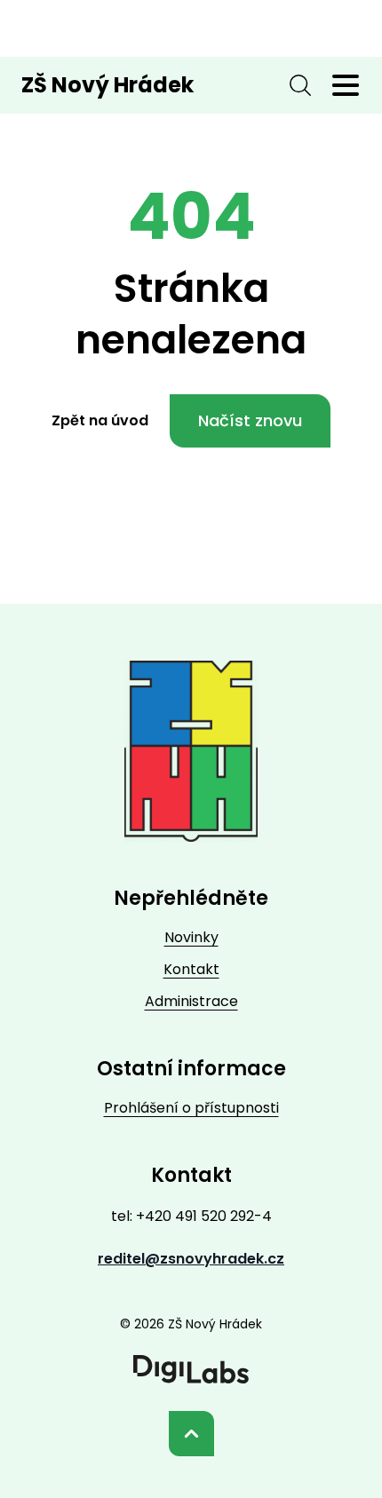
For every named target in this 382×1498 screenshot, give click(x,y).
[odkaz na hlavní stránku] (191, 751)
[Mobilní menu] (345, 85)
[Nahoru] (191, 1433)
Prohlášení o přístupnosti (191, 1108)
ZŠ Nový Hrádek (107, 84)
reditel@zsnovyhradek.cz (191, 1258)
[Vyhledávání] (300, 85)
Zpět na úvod (100, 420)
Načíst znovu (250, 420)
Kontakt (191, 969)
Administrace (191, 1001)
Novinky (191, 937)
